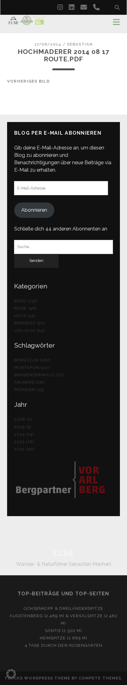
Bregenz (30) (30, 323)
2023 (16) (24, 441)
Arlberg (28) (29, 382)
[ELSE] (27, 22)
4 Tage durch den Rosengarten (63, 645)
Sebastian (80, 44)
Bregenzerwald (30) (39, 375)
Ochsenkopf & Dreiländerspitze (63, 608)
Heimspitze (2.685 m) (64, 638)
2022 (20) (24, 449)
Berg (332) (26, 301)
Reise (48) (25, 308)
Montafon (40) (32, 367)
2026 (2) (23, 419)
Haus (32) (25, 315)
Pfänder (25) (29, 389)
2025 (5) (22, 427)
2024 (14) (24, 434)
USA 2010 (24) (29, 330)
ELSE (63, 553)
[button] (11, 674)
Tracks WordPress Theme (37, 678)
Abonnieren (34, 210)
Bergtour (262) (32, 360)
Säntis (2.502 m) (63, 630)
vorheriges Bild (28, 81)
